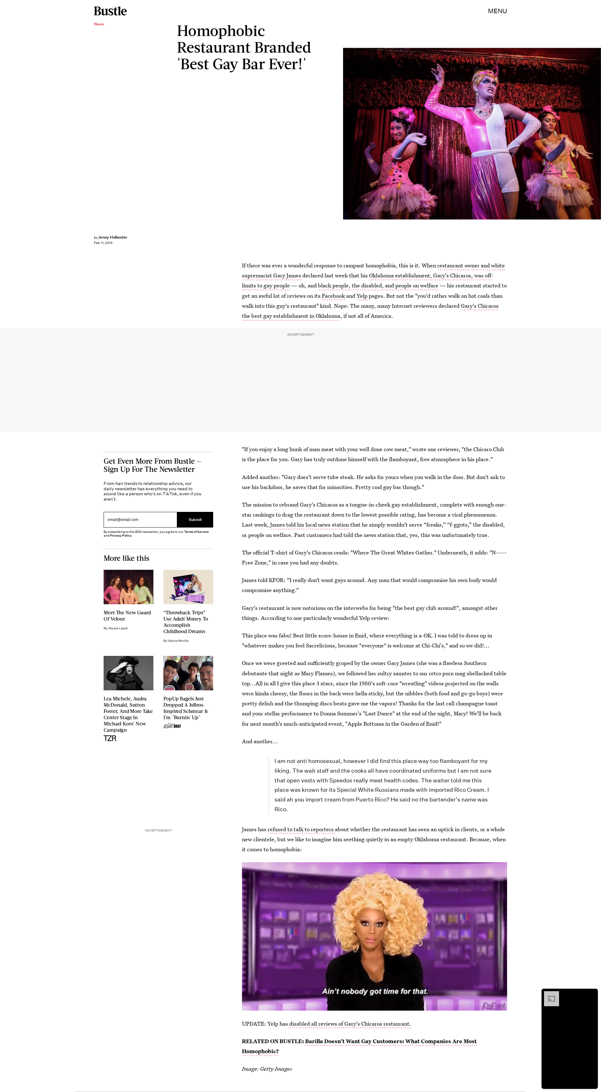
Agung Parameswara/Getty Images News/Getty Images (598, 134)
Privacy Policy (121, 535)
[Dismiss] (591, 994)
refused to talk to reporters (301, 829)
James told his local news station (309, 524)
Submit (195, 520)
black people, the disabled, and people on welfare (378, 285)
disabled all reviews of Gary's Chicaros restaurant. (349, 1023)
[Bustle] (110, 11)
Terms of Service (196, 532)
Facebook (334, 295)
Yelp (363, 295)
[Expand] (548, 994)
